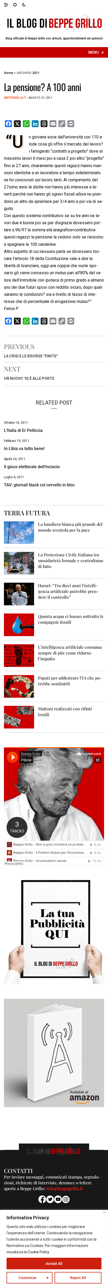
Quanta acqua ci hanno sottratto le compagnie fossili (71, 619)
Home (8, 73)
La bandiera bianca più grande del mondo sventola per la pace (70, 527)
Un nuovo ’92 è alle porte (29, 378)
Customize (27, 1278)
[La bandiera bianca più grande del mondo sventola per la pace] (19, 532)
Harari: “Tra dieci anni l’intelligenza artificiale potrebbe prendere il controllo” (68, 591)
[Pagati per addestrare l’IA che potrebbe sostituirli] (19, 685)
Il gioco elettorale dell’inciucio (32, 466)
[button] (8, 4)
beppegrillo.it (15, 97)
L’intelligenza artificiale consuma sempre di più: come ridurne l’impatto (70, 652)
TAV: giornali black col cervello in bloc (39, 484)
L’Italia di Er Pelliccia (23, 430)
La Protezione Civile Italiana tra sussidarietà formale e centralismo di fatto (70, 560)
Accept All (54, 1263)
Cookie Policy (38, 1252)
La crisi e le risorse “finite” (31, 356)
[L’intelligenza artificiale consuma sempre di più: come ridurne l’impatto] (19, 655)
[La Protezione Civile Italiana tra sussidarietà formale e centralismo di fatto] (19, 563)
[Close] (104, 1212)
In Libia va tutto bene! (24, 448)
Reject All (78, 1278)
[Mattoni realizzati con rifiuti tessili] (19, 716)
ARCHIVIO (24, 73)
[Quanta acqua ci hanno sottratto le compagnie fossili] (19, 624)
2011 (36, 73)
